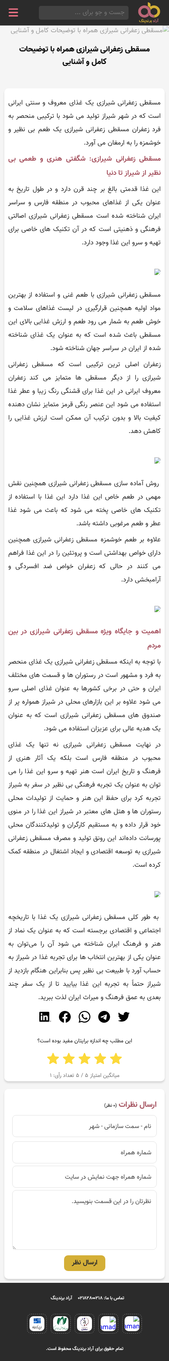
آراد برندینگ (61, 1298)
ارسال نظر (84, 1263)
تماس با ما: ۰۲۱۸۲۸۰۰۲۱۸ (101, 1298)
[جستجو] (41, 13)
